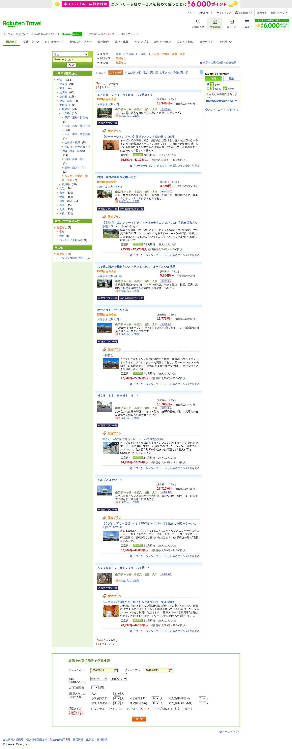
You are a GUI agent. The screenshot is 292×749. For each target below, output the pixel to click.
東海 (62, 192)
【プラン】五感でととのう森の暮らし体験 (138, 136)
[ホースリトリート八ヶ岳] (164, 324)
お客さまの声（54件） (110, 186)
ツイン (145, 708)
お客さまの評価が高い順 (174, 72)
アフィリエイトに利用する (223, 109)
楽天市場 (262, 12)
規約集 (90, 739)
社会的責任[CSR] (60, 739)
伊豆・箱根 (65, 100)
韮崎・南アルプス (75, 167)
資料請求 (102, 739)
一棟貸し (107, 355)
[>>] (202, 72)
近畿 (62, 196)
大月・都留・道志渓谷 (77, 134)
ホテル (218, 84)
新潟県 (66, 109)
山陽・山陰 (65, 201)
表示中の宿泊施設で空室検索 (219, 62)
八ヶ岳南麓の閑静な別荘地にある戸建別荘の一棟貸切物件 (138, 602)
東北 (62, 88)
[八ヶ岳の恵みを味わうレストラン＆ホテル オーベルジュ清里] (164, 281)
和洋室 (189, 708)
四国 (62, 205)
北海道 (63, 84)
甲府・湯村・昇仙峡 (76, 117)
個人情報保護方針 (36, 739)
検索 (139, 719)
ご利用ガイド (205, 12)
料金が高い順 (150, 72)
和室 (177, 708)
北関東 (63, 92)
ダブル (132, 708)
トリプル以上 (161, 708)
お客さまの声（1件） (109, 104)
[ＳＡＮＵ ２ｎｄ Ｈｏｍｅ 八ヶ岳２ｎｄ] (164, 109)
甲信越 (130, 54)
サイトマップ (224, 12)
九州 (62, 209)
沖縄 (62, 213)
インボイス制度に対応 (72, 258)
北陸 (62, 188)
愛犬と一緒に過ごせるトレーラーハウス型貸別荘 (132, 439)
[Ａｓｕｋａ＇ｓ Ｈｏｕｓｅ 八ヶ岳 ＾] (164, 574)
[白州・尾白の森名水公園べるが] (164, 192)
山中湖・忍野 (72, 142)
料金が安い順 (133, 72)
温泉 (62, 235)
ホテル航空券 (224, 89)
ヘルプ (190, 12)
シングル (100, 708)
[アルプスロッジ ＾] (164, 492)
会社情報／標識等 (13, 739)
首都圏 (63, 96)
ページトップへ (231, 731)
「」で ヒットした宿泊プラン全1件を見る (166, 165)
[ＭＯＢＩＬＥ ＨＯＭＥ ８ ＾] (164, 408)
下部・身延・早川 (75, 159)
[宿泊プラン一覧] (107, 123)
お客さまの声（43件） (110, 276)
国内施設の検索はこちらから (221, 102)
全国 (118, 54)
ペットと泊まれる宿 (71, 240)
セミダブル (116, 708)
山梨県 (142, 54)
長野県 (66, 184)
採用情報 (78, 739)
